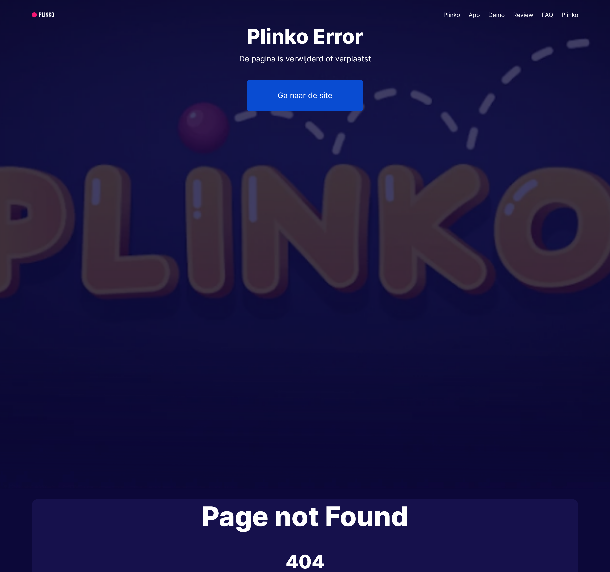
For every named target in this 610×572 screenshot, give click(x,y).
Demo (496, 14)
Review (523, 14)
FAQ (547, 14)
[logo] (50, 15)
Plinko (451, 14)
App (474, 14)
